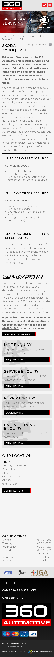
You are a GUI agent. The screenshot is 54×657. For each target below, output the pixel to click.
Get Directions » (14, 490)
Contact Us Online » (17, 334)
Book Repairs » (15, 412)
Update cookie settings (13, 646)
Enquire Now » (15, 359)
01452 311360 (10, 328)
